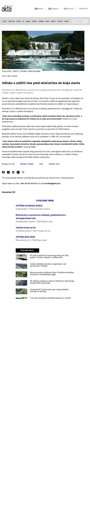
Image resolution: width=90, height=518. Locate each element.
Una (41, 164)
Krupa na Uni (8, 164)
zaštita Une (54, 164)
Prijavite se (83, 8)
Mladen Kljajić (27, 164)
